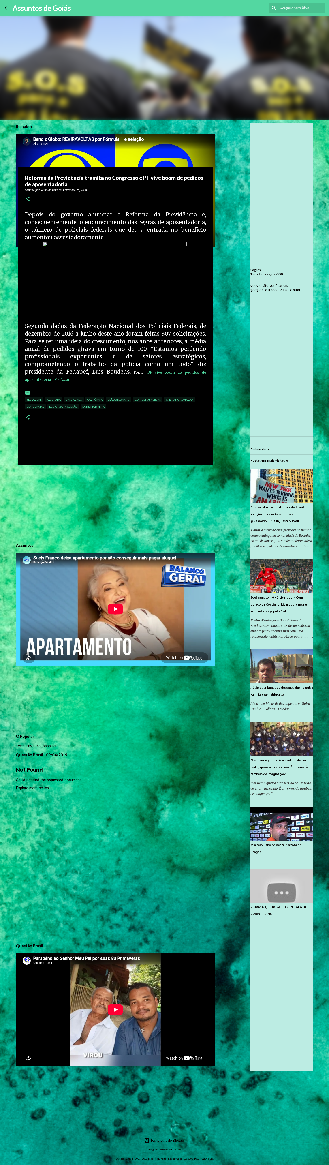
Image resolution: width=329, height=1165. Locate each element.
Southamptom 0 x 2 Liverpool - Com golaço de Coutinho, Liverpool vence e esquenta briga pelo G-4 (278, 604)
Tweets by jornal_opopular (36, 745)
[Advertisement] (115, 503)
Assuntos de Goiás (42, 8)
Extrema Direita (93, 406)
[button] (27, 199)
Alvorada (54, 399)
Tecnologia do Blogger (167, 1140)
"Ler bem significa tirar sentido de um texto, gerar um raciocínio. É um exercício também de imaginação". (280, 767)
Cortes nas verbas (148, 399)
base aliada (74, 399)
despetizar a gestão (63, 406)
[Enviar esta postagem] (27, 394)
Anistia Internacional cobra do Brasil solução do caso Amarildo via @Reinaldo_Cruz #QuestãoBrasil (277, 514)
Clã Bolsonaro (119, 399)
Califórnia (95, 399)
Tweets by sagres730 (266, 274)
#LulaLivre (34, 399)
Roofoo (177, 1149)
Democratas (35, 406)
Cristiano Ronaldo (179, 399)
